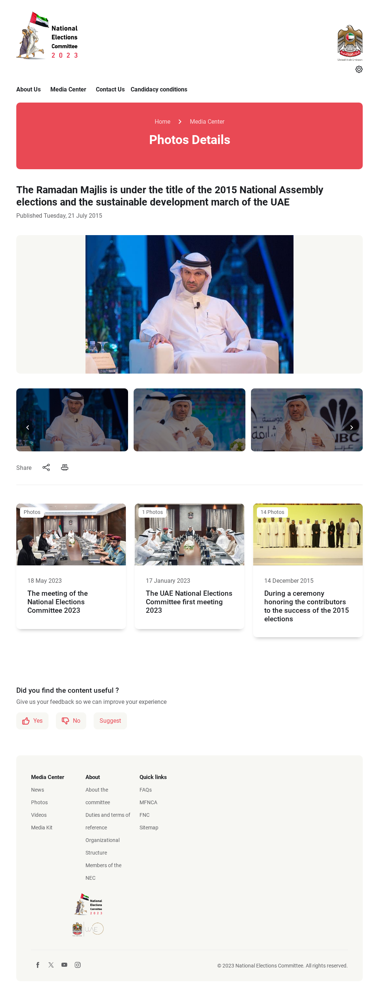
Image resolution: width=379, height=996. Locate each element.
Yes (38, 720)
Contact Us (110, 89)
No (76, 720)
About (92, 777)
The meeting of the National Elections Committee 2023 (57, 602)
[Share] (46, 468)
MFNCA (148, 802)
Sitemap (149, 827)
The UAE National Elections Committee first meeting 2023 (189, 602)
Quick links (153, 777)
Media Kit (42, 827)
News (37, 790)
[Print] (64, 468)
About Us (28, 89)
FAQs (146, 790)
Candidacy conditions (159, 89)
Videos (39, 815)
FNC (145, 815)
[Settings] (359, 70)
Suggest (110, 720)
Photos (39, 802)
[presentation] (27, 427)
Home (162, 121)
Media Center (68, 89)
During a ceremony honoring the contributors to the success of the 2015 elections (306, 606)
